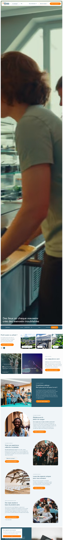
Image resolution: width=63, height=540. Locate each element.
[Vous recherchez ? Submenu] (37, 4)
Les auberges (14, 3)
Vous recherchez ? (32, 3)
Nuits (39, 327)
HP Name (2, 325)
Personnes (48, 327)
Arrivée (21, 327)
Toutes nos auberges (7, 364)
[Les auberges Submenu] (18, 4)
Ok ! (12, 536)
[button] (2, 348)
